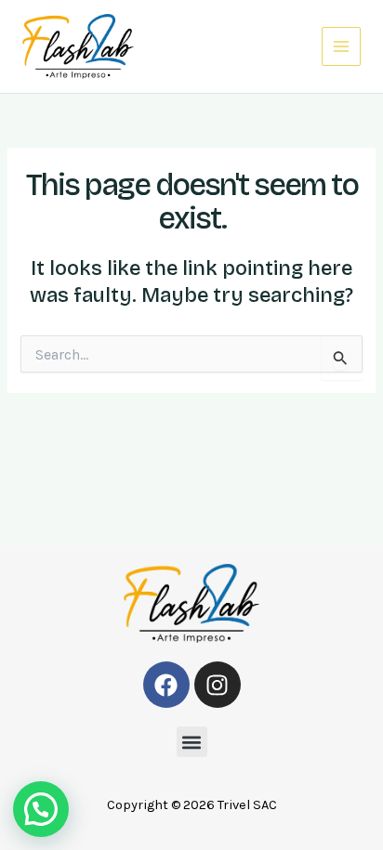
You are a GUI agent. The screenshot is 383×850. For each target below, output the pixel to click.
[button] (192, 741)
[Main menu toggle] (341, 46)
